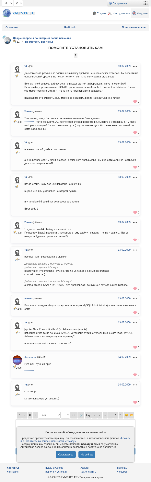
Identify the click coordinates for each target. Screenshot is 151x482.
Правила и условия (55, 471)
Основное (12, 27)
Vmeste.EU (23, 13)
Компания (12, 471)
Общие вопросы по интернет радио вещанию (42, 38)
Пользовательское (133, 27)
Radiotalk (70, 27)
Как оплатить (88, 471)
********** (29, 121)
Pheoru (28, 111)
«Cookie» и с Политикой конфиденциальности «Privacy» (75, 439)
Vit (26, 66)
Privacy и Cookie (53, 467)
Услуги (84, 467)
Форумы (122, 471)
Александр (30, 357)
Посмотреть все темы (39, 41)
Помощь (122, 467)
